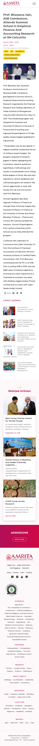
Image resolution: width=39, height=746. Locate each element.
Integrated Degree (14, 651)
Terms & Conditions (29, 740)
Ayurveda (27, 616)
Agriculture (19, 604)
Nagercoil (10, 711)
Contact (29, 572)
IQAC (6, 723)
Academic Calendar (18, 694)
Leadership (29, 680)
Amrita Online (19, 657)
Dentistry (10, 622)
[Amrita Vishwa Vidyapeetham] (11, 3)
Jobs (22, 572)
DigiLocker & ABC (24, 697)
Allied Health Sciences (14, 616)
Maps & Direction (23, 565)
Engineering (20, 622)
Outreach (25, 568)
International (10, 654)
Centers (9, 668)
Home (5, 45)
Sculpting (26, 631)
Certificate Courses (24, 654)
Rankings (7, 680)
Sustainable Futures (19, 639)
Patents (10, 671)
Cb (12, 51)
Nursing (20, 628)
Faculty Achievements (12, 55)
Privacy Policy (15, 738)
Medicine (29, 625)
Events (15, 572)
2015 (6, 51)
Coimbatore (20, 51)
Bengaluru (28, 705)
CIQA (32, 723)
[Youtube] (22, 577)
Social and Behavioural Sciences (18, 636)
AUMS (6, 694)
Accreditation (18, 680)
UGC (26, 723)
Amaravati (18, 705)
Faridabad (19, 711)
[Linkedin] (27, 577)
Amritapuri (9, 705)
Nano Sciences (10, 628)
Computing (29, 619)
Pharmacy (29, 628)
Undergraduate (12, 648)
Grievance (25, 738)
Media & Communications (14, 625)
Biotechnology (9, 619)
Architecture (10, 610)
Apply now (11, 565)
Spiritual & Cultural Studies (18, 634)
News (11, 45)
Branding (30, 694)
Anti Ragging (15, 568)
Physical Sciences (14, 631)
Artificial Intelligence (24, 610)
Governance (25, 683)
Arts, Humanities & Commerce (19, 607)
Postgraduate (25, 648)
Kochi (24, 708)
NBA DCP (14, 723)
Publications (27, 671)
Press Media (14, 683)
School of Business (11, 58)
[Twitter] (17, 577)
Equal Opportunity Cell (11, 740)
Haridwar (28, 711)
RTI (21, 740)
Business (20, 619)
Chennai (7, 708)
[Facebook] (12, 577)
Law (28, 622)
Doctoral (27, 651)
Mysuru (31, 708)
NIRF (21, 723)
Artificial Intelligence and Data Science (19, 613)
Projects (18, 671)
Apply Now (19, 539)
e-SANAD (11, 697)
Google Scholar (19, 668)
